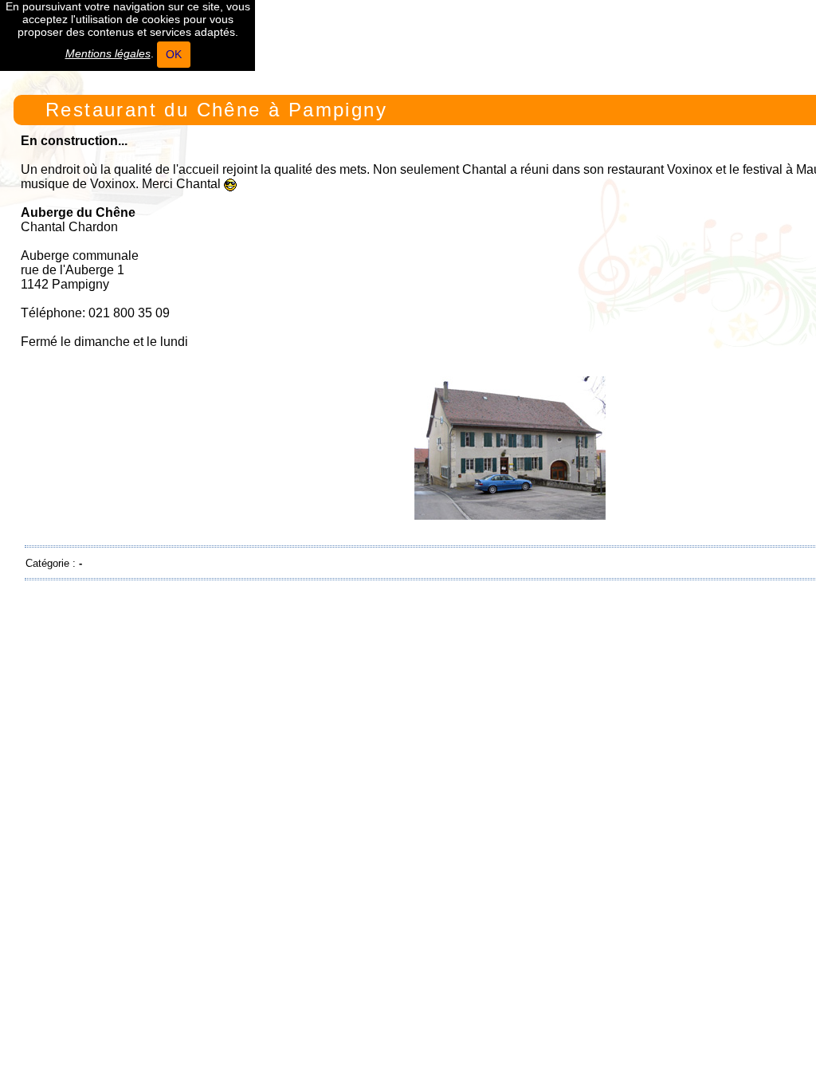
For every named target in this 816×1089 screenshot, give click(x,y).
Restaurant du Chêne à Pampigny (216, 109)
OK (174, 54)
